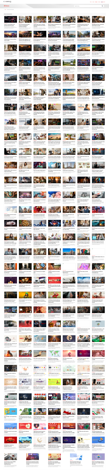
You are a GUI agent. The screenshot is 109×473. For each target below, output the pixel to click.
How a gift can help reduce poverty (40, 358)
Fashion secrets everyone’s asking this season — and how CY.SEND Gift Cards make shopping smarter (83, 344)
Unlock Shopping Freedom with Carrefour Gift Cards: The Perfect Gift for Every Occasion (39, 417)
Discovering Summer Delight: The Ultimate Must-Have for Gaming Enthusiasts (83, 417)
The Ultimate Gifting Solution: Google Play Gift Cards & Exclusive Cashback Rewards (54, 403)
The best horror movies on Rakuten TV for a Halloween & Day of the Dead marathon (40, 330)
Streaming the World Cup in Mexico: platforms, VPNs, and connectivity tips (54, 128)
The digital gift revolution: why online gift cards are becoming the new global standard (39, 243)
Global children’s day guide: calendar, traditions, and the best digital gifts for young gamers (10, 128)
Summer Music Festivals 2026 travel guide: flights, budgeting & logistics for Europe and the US (83, 54)
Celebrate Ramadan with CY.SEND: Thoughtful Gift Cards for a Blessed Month (10, 388)
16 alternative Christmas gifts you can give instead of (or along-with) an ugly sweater (54, 301)
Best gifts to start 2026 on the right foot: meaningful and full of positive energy (54, 286)
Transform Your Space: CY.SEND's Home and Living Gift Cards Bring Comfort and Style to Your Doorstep (83, 446)
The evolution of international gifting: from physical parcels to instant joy (39, 128)
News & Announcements (10, 9)
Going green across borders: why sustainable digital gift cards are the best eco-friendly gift (69, 68)
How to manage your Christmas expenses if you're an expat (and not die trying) (40, 301)
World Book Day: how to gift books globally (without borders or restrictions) (25, 142)
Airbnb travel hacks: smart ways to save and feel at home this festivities (98, 286)
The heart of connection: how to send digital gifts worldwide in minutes (97, 301)
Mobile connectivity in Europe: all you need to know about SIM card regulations (24, 68)
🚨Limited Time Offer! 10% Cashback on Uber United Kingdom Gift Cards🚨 (98, 388)
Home (5, 9)
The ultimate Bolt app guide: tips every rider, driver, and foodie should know (98, 344)
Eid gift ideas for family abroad (68, 170)
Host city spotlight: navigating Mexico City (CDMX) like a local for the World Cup (98, 128)
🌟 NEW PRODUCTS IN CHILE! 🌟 (54, 373)
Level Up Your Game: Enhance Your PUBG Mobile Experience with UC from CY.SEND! (54, 417)
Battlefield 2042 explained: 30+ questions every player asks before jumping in (10, 359)
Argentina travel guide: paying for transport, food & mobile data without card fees (10, 316)
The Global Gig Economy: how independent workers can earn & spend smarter (83, 113)
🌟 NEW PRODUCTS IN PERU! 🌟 (39, 373)
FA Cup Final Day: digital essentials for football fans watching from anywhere (83, 83)
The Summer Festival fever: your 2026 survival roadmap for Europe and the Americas (39, 68)
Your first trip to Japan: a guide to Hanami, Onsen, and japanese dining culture (25, 330)
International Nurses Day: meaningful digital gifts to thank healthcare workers (24, 113)
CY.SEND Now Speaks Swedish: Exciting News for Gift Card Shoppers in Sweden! (24, 446)
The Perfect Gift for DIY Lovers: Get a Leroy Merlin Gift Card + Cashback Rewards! (25, 417)
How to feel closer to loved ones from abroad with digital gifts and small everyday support (10, 258)
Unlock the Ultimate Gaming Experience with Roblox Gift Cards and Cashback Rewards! (39, 403)
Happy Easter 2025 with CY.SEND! (68, 373)
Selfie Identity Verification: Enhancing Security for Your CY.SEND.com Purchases (67, 388)
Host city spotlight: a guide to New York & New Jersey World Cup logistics (69, 113)
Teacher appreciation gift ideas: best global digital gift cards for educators (39, 113)
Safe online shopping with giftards (98, 241)
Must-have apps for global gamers (39, 170)
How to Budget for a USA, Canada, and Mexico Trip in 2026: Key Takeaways (98, 113)
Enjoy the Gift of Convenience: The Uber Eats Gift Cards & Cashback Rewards (10, 403)
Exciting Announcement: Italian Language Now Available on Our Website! (97, 417)
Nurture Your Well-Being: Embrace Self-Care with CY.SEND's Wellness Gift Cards (98, 463)
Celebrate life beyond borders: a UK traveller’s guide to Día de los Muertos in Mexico (54, 344)
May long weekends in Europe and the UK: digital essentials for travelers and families (39, 98)
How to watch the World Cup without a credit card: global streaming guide (10, 142)
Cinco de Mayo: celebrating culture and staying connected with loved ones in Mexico (54, 113)
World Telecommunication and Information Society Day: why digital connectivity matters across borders (54, 83)
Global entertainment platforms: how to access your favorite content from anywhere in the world (98, 186)
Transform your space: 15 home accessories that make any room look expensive (53, 330)
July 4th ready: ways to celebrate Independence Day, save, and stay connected (39, 25)
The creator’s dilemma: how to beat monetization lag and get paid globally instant (10, 68)
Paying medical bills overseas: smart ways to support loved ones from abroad (83, 142)
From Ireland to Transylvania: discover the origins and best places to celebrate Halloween (69, 344)
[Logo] (7, 2)
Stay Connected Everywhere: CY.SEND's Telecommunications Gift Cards (98, 446)
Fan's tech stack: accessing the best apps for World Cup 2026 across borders (54, 68)
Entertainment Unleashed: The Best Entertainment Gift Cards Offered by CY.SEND (32, 463)
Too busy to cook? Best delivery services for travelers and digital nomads (53, 54)
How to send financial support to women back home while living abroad (39, 186)
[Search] (102, 6)
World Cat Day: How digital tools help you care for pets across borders (83, 201)
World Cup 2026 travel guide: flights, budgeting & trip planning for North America (69, 98)
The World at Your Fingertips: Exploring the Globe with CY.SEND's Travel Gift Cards (54, 463)
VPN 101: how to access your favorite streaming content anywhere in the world (97, 83)
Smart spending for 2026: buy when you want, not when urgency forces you (83, 243)
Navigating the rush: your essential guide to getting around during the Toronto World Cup (10, 98)
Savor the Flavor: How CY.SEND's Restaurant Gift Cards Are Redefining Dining (10, 463)
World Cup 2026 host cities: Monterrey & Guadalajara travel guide (68, 54)
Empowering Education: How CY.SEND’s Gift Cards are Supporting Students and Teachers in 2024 (54, 446)
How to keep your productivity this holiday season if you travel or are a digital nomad (69, 286)
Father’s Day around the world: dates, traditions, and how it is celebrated (82, 171)
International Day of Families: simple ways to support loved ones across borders (25, 98)
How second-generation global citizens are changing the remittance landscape (24, 25)
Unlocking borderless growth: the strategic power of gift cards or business (83, 25)
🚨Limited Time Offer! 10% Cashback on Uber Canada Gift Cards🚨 (82, 388)
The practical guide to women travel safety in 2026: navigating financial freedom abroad (83, 186)
